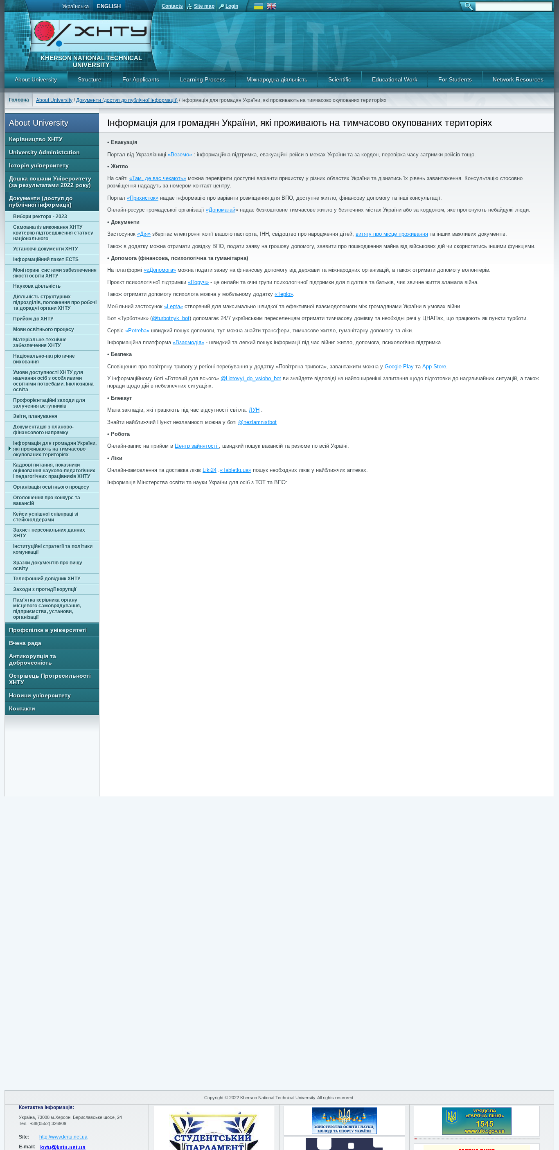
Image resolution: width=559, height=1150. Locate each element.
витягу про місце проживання (392, 234)
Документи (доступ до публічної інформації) (127, 100)
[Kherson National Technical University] (91, 50)
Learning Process (202, 79)
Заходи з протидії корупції (44, 589)
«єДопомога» (160, 270)
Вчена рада (25, 643)
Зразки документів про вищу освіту (47, 565)
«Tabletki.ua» (235, 470)
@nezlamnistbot (257, 422)
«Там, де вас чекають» (157, 178)
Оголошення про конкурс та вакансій (46, 500)
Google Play (399, 366)
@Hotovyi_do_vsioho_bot (251, 378)
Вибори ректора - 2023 (40, 216)
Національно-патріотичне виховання (44, 359)
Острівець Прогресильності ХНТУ (50, 678)
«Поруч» (198, 282)
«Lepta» (173, 306)
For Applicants (140, 79)
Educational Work (394, 79)
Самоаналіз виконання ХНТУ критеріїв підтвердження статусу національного (53, 232)
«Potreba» (137, 330)
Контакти (22, 708)
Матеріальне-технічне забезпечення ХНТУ (40, 342)
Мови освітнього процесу (43, 329)
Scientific (339, 79)
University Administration (44, 152)
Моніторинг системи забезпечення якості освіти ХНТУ (55, 273)
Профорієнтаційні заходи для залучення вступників (49, 403)
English (109, 6)
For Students (455, 79)
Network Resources (518, 79)
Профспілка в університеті (48, 630)
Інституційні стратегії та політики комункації (52, 549)
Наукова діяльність (37, 286)
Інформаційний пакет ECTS (46, 259)
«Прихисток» (142, 198)
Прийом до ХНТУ (33, 319)
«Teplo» (284, 294)
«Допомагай (220, 210)
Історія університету (39, 165)
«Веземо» (180, 154)
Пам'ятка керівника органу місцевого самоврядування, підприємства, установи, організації (47, 608)
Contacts (172, 6)
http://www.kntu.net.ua (63, 1137)
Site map (204, 6)
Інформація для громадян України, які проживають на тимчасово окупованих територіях (55, 449)
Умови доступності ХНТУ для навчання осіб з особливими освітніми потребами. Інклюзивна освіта (53, 381)
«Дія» (144, 234)
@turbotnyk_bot (170, 318)
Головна (19, 99)
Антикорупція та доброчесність (32, 659)
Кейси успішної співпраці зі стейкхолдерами (45, 517)
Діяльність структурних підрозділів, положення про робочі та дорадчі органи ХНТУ (55, 302)
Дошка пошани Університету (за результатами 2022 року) (50, 181)
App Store (434, 366)
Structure (89, 79)
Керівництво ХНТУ (36, 139)
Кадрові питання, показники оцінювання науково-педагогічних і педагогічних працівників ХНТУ (54, 470)
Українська (75, 6)
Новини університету (40, 695)
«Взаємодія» (188, 342)
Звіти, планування (35, 416)
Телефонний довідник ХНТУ (46, 579)
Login (231, 6)
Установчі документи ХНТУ (45, 249)
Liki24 (209, 470)
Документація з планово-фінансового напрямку (43, 429)
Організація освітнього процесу (51, 487)
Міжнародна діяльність (276, 79)
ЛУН (254, 410)
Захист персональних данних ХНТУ (49, 533)
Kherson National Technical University (91, 61)
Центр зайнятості (197, 446)
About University (36, 79)
